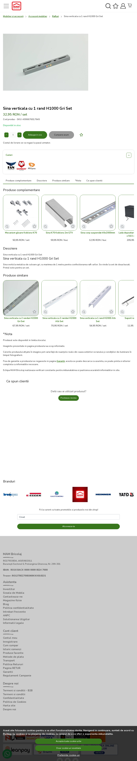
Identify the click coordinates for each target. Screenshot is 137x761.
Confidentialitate (13, 698)
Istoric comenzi (12, 649)
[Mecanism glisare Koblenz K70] (21, 213)
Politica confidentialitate (18, 608)
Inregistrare (10, 641)
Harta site (9, 705)
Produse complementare (18, 180)
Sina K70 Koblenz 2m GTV (59, 232)
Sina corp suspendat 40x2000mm (98, 232)
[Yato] (126, 501)
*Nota (78, 180)
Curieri (9, 155)
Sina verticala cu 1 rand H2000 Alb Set (98, 320)
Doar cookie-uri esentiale (68, 748)
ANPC (6, 615)
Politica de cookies (14, 734)
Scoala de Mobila (13, 593)
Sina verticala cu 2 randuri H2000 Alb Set (59, 320)
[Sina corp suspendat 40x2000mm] (98, 213)
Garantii (8, 672)
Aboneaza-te (68, 526)
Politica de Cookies (14, 702)
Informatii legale (13, 623)
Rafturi (55, 16)
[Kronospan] (10, 501)
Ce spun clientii (94, 180)
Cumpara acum (61, 134)
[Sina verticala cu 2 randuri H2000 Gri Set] (21, 298)
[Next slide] (127, 219)
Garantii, (61, 361)
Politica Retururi (13, 664)
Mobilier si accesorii (13, 16)
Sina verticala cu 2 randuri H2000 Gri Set (21, 320)
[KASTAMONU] (56, 501)
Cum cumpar (10, 645)
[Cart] (130, 6)
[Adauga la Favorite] (80, 134)
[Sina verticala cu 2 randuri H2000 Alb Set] (59, 298)
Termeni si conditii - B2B (18, 690)
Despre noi (9, 709)
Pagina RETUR (11, 668)
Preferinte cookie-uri (68, 755)
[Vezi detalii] (7, 226)
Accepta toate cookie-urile (68, 741)
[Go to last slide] (10, 495)
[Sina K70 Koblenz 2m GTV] (59, 213)
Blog (6, 604)
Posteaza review (68, 397)
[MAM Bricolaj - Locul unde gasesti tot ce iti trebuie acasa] (16, 6)
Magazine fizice (12, 600)
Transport (9, 660)
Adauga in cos (35, 134)
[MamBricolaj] (80, 501)
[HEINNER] (103, 501)
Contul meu (10, 638)
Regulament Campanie (17, 675)
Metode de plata (13, 657)
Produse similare (61, 180)
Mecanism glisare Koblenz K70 (21, 232)
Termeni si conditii (14, 694)
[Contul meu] (123, 6)
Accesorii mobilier (37, 16)
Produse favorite (13, 653)
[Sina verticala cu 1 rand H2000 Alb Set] (98, 298)
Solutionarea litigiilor (16, 619)
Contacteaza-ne (13, 596)
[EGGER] (33, 501)
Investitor (9, 589)
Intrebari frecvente (14, 611)
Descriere (42, 180)
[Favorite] (115, 6)
